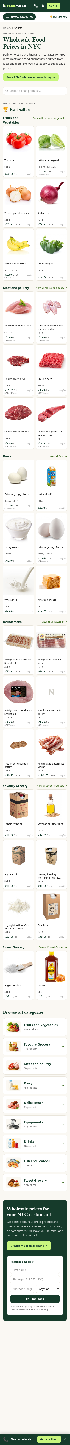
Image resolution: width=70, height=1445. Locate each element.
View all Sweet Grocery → (53, 947)
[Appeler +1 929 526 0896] (36, 6)
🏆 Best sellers (58, 16)
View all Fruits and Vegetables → (49, 120)
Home (6, 28)
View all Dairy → (58, 456)
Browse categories (21, 16)
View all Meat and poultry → (51, 287)
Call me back (35, 1299)
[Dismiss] (65, 1439)
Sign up (53, 5)
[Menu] (64, 6)
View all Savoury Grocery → (52, 785)
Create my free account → (28, 1245)
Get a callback (49, 1439)
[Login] (43, 6)
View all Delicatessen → (54, 621)
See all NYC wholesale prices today (31, 77)
